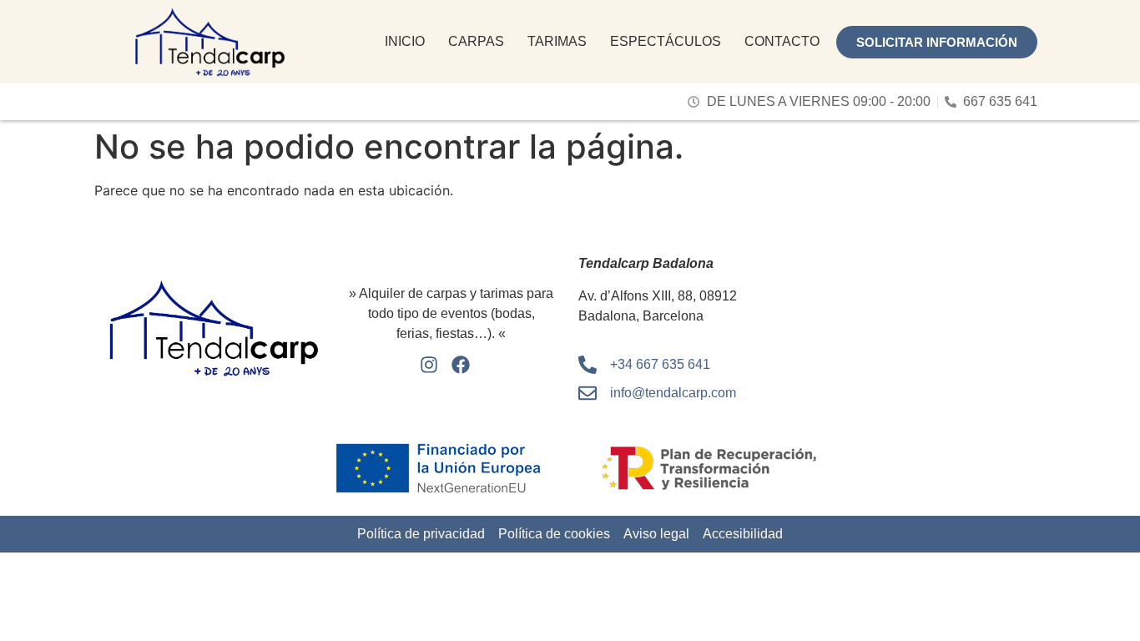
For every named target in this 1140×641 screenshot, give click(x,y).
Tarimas (557, 41)
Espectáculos (665, 41)
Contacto (782, 41)
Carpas (476, 41)
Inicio (405, 41)
